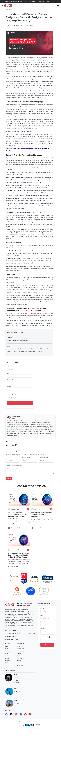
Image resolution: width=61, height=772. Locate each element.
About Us (19, 656)
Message (9, 386)
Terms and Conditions (36, 729)
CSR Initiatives (20, 651)
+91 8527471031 (11, 636)
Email (8, 373)
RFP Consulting (9, 663)
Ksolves (17, 325)
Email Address (26, 457)
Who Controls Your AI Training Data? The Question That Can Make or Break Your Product (18, 555)
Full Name (8, 457)
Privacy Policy (27, 729)
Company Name (43, 457)
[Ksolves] (6, 5)
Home (6, 10)
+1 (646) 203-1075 (32, 1)
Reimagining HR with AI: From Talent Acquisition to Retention (41, 514)
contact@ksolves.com (11, 1)
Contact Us (20, 665)
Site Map (19, 653)
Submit (19, 403)
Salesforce (7, 651)
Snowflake (7, 660)
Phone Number (10, 379)
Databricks (7, 658)
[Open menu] (58, 5)
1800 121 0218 (23, 1)
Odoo (6, 653)
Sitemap (21, 729)
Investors (19, 658)
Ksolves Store (20, 648)
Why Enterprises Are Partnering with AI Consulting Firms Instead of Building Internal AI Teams (18, 515)
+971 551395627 (42, 1)
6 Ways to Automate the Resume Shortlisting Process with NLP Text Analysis (27, 349)
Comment (8, 466)
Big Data (7, 648)
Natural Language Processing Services (37, 313)
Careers (19, 663)
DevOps (7, 656)
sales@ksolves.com (12, 639)
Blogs (10, 10)
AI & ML (6, 646)
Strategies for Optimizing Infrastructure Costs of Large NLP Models (25, 351)
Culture (19, 660)
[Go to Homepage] (6, 714)
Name (8, 366)
